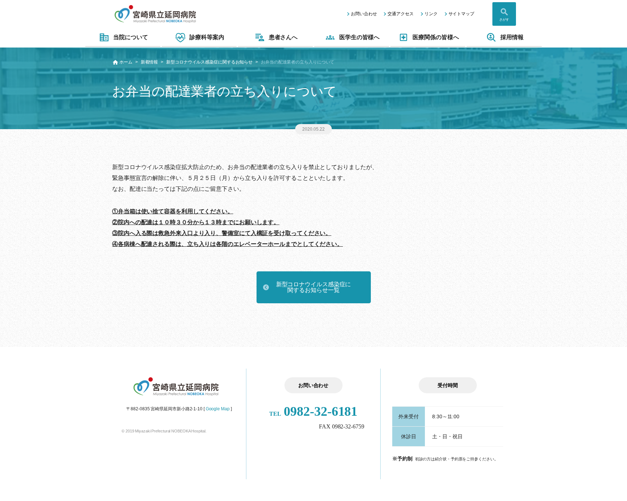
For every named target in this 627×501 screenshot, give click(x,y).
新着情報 (149, 62)
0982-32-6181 (313, 411)
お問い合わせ (364, 13)
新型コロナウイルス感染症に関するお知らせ (209, 62)
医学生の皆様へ (359, 37)
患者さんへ (283, 37)
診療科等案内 (206, 37)
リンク (431, 13)
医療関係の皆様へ (436, 37)
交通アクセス (400, 13)
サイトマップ (461, 13)
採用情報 (512, 37)
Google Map (218, 408)
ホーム (125, 62)
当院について (130, 37)
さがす (504, 19)
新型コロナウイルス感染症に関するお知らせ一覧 (313, 287)
